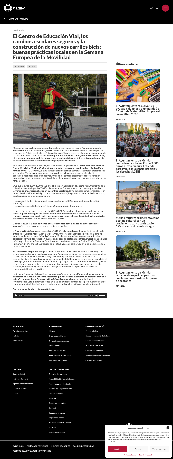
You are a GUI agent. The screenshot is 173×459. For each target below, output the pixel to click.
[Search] (157, 7)
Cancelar (138, 449)
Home (15, 30)
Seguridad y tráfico (56, 418)
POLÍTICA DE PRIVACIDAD (37, 446)
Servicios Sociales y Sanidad (60, 422)
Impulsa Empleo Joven (94, 346)
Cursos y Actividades (93, 360)
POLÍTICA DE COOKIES (60, 446)
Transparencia (54, 346)
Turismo (52, 427)
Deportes (52, 398)
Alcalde (52, 331)
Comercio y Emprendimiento (60, 389)
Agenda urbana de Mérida (23, 384)
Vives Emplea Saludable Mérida (97, 356)
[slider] (102, 295)
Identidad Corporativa (58, 360)
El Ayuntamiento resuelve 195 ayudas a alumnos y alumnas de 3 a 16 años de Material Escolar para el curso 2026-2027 (138, 110)
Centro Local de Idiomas (94, 341)
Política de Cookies (130, 455)
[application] (60, 295)
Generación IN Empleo (94, 350)
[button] (168, 428)
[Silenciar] (96, 295)
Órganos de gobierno (57, 336)
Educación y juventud (57, 403)
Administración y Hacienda (60, 384)
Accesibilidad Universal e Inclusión (62, 379)
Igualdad (52, 408)
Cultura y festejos (20, 388)
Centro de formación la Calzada (97, 336)
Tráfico (32, 66)
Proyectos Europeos (57, 413)
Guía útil (16, 393)
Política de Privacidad (145, 455)
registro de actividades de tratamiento (32, 451)
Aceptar (117, 449)
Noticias (21, 30)
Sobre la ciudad (19, 374)
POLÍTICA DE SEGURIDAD (83, 446)
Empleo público (91, 331)
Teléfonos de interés (20, 379)
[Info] (151, 8)
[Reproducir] (16, 295)
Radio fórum (18, 341)
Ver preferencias (159, 449)
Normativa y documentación (60, 341)
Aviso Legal (18, 446)
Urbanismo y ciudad (57, 432)
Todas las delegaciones (58, 374)
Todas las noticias (18, 19)
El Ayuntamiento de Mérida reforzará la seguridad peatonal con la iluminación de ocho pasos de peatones (136, 276)
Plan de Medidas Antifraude (60, 355)
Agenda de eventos (20, 331)
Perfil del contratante (57, 350)
